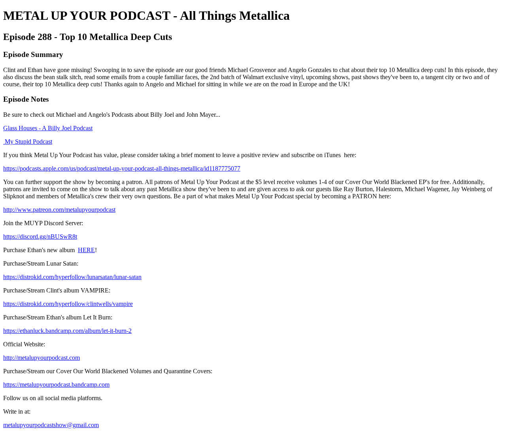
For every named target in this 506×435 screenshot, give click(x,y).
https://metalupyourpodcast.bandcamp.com (56, 384)
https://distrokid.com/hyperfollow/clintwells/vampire (68, 303)
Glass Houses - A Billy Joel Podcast (48, 128)
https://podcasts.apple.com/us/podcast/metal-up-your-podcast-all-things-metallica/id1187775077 (121, 168)
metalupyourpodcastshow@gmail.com (51, 425)
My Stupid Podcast (27, 141)
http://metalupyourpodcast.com (41, 357)
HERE (86, 250)
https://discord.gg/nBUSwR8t (40, 236)
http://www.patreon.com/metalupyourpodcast (59, 209)
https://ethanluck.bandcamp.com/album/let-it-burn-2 (67, 330)
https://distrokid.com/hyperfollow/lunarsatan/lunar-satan (72, 277)
